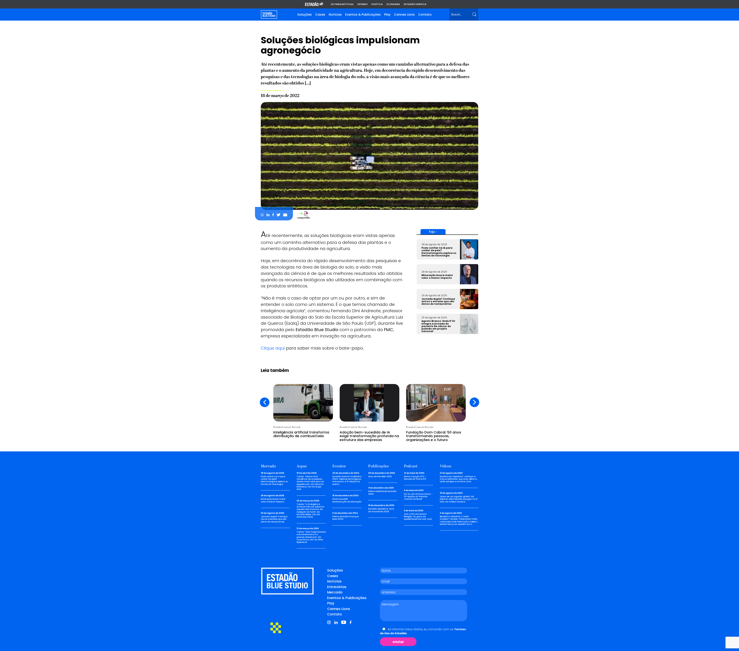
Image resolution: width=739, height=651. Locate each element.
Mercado (335, 592)
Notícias (335, 14)
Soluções (304, 14)
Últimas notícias (342, 4)
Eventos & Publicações (363, 14)
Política (377, 4)
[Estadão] (314, 4)
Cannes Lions (404, 14)
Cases (320, 14)
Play (387, 14)
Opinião (362, 4)
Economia (393, 4)
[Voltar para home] (269, 14)
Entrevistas (336, 586)
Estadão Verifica (415, 4)
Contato (425, 14)
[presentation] (264, 402)
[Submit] (474, 14)
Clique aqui (273, 348)
